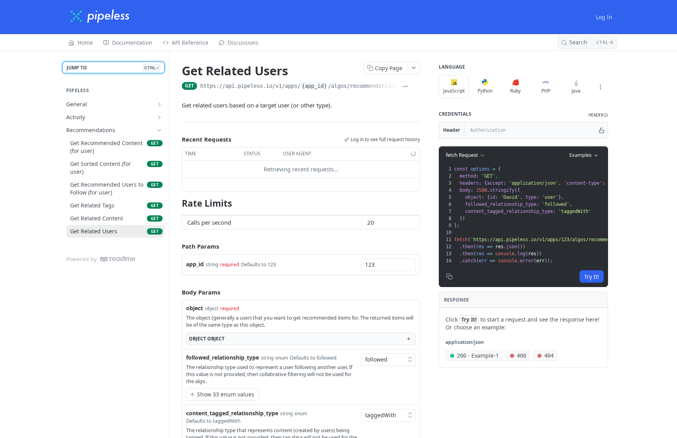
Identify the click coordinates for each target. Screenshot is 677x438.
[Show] (601, 130)
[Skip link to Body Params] (176, 292)
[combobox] (388, 264)
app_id (195, 264)
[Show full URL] (405, 86)
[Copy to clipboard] (416, 86)
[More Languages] (600, 87)
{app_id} (314, 86)
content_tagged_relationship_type (232, 413)
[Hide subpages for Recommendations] (159, 130)
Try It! (591, 276)
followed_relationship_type (222, 357)
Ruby (515, 90)
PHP (545, 90)
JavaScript (454, 90)
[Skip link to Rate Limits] (176, 203)
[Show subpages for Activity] (159, 117)
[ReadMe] (118, 259)
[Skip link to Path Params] (176, 246)
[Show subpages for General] (159, 104)
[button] (598, 115)
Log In (604, 17)
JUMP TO (113, 67)
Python (485, 90)
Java (576, 90)
